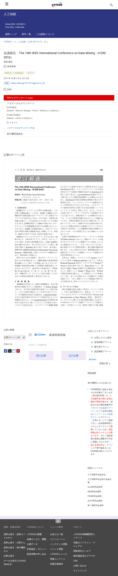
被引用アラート (101, 346)
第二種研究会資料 (96, 505)
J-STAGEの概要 (34, 534)
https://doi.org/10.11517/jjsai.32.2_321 (28, 83)
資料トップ (11, 34)
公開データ (32, 544)
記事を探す (9, 555)
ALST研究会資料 (95, 500)
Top (58, 521)
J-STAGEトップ (10, 41)
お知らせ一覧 (56, 534)
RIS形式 (12, 107)
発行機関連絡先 (15, 133)
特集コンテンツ (57, 558)
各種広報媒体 (56, 563)
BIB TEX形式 (14, 115)
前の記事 (41, 355)
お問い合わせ (79, 565)
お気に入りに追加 (102, 337)
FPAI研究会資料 (95, 496)
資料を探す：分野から (14, 542)
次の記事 (74, 355)
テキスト (14, 122)
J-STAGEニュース (58, 553)
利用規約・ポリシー (36, 549)
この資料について (45, 34)
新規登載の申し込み (36, 553)
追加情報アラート (102, 342)
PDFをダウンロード (20, 97)
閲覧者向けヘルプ (82, 550)
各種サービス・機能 (36, 539)
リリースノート (57, 539)
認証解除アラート (102, 351)
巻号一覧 (26, 34)
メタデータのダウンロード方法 (21, 127)
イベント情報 (56, 549)
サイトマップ (79, 570)
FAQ (75, 560)
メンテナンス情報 (58, 544)
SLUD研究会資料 (95, 486)
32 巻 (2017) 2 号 (35, 41)
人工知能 (22, 41)
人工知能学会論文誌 (97, 474)
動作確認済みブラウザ (84, 555)
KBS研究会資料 (94, 491)
